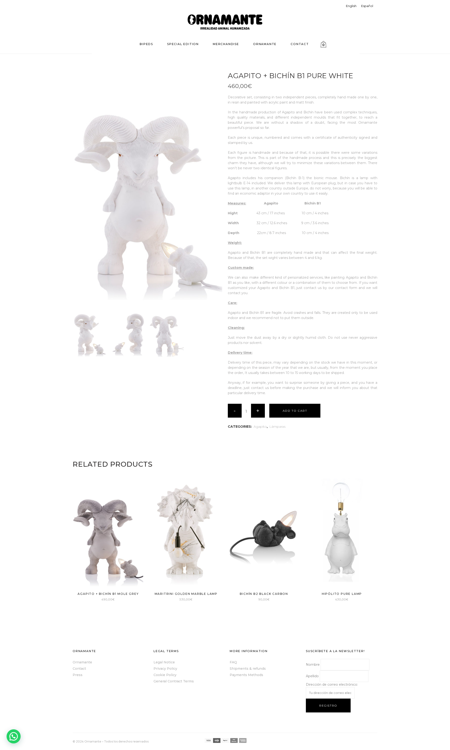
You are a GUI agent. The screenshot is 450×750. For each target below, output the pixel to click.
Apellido (312, 676)
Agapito (260, 426)
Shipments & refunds (248, 668)
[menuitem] (351, 6)
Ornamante (82, 662)
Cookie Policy (165, 675)
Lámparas (277, 426)
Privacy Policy (165, 668)
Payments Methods (246, 675)
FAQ (233, 662)
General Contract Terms (174, 681)
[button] (14, 736)
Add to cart (295, 410)
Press (77, 675)
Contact (79, 668)
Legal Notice (164, 662)
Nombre (313, 664)
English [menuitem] (351, 6)
